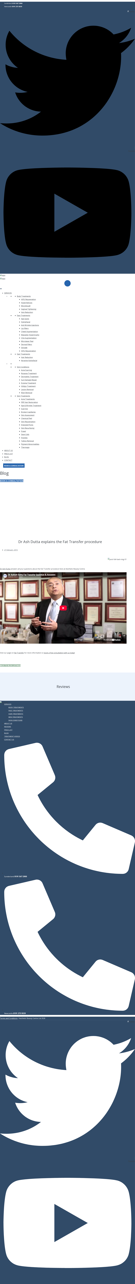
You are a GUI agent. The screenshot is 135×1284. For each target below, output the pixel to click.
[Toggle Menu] (1, 288)
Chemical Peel (26, 418)
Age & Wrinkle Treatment (31, 405)
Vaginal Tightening (28, 309)
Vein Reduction (27, 312)
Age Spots (25, 319)
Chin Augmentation (28, 338)
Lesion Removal (27, 389)
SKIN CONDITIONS (15, 720)
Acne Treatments (28, 399)
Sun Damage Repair (29, 380)
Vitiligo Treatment (28, 386)
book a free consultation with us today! (59, 653)
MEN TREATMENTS (15, 717)
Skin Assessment (27, 415)
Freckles (24, 438)
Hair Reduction (27, 357)
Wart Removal (26, 393)
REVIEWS (7, 726)
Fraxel (23, 431)
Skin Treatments (23, 396)
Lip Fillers (25, 328)
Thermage (25, 447)
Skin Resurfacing (27, 428)
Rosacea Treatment (29, 373)
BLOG (6, 457)
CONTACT (8, 460)
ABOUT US (8, 450)
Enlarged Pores (27, 425)
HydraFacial (25, 322)
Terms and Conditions (9, 1018)
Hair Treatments (23, 354)
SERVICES (8, 293)
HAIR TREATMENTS (15, 714)
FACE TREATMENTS (15, 710)
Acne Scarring (26, 370)
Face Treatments (23, 315)
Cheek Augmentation (29, 331)
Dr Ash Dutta (5, 569)
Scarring (24, 409)
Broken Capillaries (28, 412)
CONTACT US (9, 739)
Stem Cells (25, 434)
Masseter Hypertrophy (30, 335)
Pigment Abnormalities (30, 444)
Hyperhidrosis (26, 303)
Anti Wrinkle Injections (30, 325)
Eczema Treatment (28, 383)
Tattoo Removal (27, 441)
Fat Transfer (19, 653)
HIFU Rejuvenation (28, 299)
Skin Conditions (23, 367)
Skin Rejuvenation (28, 421)
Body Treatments (24, 296)
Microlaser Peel (27, 341)
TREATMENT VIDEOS (12, 736)
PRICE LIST (8, 454)
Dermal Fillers (26, 344)
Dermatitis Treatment (29, 376)
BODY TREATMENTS (16, 707)
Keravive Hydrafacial (29, 360)
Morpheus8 (25, 306)
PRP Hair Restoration (29, 402)
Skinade (24, 347)
